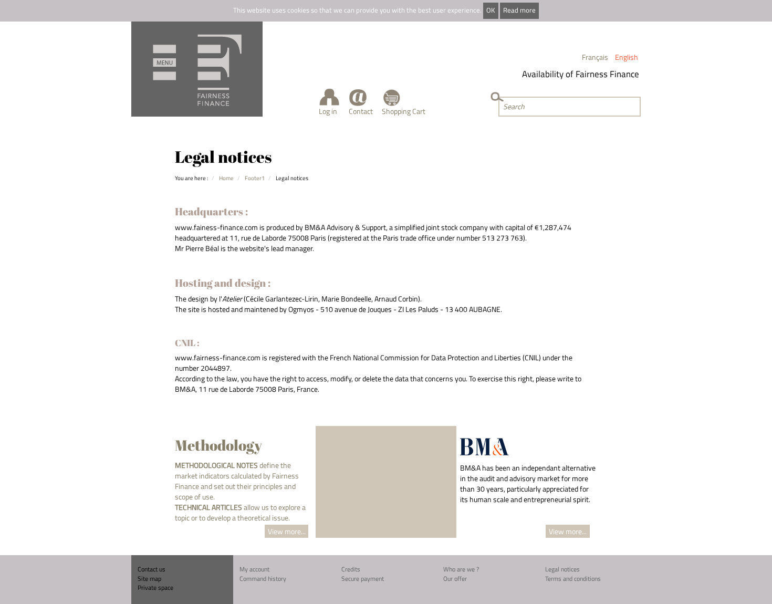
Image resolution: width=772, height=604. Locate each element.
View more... (287, 531)
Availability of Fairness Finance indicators (597, 74)
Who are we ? (461, 569)
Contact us (151, 569)
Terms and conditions (573, 579)
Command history (262, 579)
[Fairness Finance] (197, 69)
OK (490, 10)
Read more (519, 10)
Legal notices (562, 569)
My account (254, 569)
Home (226, 177)
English (626, 57)
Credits (350, 569)
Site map (149, 579)
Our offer (455, 579)
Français (595, 57)
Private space (155, 587)
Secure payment (362, 579)
